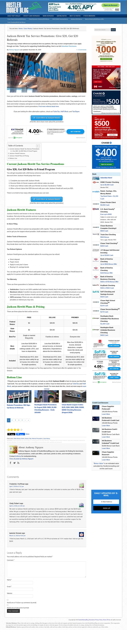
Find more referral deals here (48, 106)
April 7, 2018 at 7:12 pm (16, 486)
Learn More (106, 414)
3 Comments (82, 49)
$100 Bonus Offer (106, 273)
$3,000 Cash (104, 205)
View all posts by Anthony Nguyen (21, 459)
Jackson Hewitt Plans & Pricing (19, 156)
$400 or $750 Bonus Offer (109, 282)
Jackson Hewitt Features (17, 153)
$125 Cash (104, 306)
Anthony (18, 456)
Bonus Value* (99, 463)
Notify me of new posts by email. (18, 608)
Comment (10, 560)
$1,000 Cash (104, 324)
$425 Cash (104, 297)
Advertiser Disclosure (68, 46)
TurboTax (56, 111)
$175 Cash (104, 312)
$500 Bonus (104, 237)
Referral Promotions (37, 438)
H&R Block (64, 111)
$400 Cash (104, 246)
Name (9, 580)
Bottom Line (13, 158)
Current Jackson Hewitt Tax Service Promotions (24, 149)
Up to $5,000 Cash (107, 185)
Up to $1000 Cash (106, 255)
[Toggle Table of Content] (37, 146)
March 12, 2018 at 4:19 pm (17, 535)
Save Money (46, 438)
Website (9, 593)
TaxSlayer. (76, 111)
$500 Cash (104, 231)
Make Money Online (19, 438)
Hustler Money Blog (24, 7)
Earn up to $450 (106, 214)
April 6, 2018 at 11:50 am (17, 506)
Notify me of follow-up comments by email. (22, 603)
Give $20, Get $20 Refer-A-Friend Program (25, 151)
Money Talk (28, 438)
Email (9, 586)
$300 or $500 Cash (107, 288)
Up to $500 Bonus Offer (108, 264)
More (27, 434)
